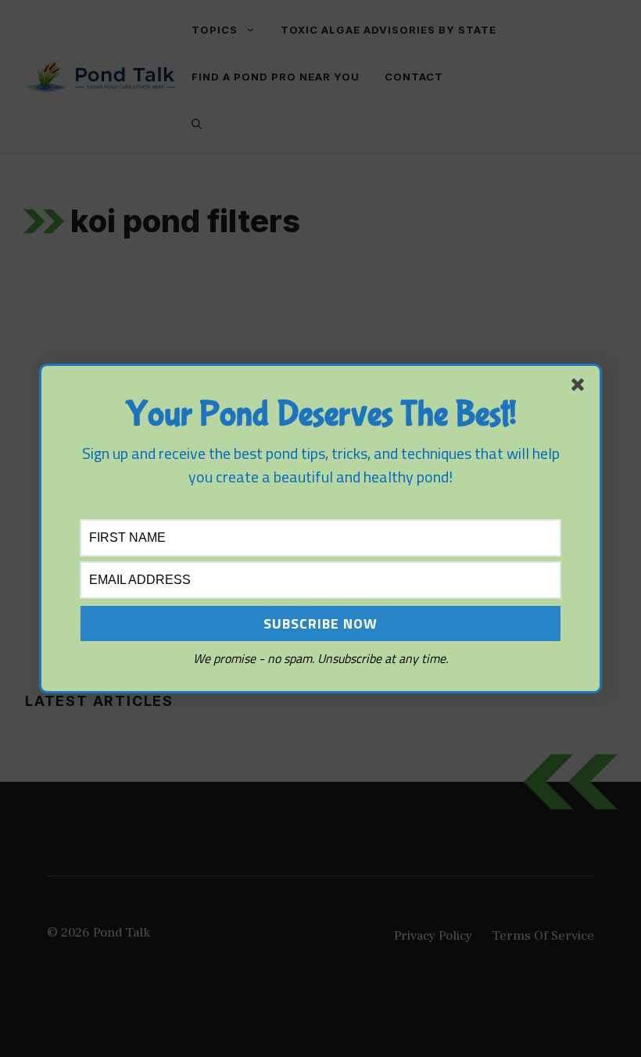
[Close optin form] (580, 387)
